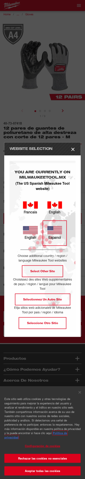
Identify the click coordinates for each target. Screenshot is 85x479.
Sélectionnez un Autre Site (42, 299)
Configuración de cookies (42, 446)
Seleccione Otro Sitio (42, 323)
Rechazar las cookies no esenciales (42, 458)
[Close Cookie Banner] (80, 392)
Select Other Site (42, 271)
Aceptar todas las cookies (42, 471)
